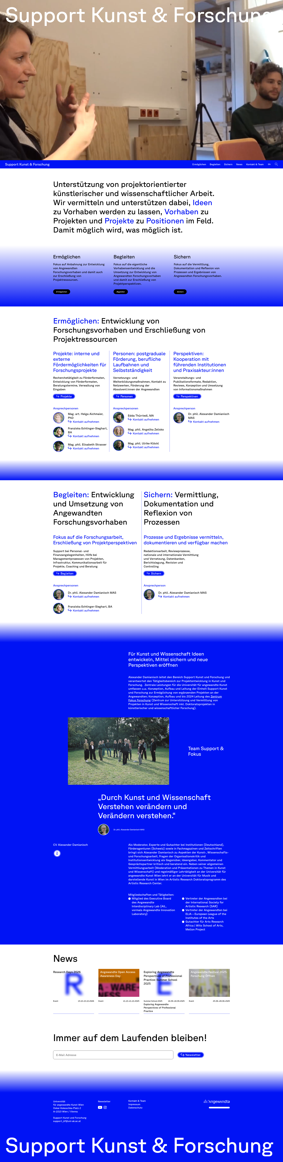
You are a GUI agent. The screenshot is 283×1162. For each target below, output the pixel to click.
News (239, 164)
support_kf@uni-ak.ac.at (67, 1121)
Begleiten (215, 164)
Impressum (134, 1104)
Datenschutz (135, 1107)
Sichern (228, 164)
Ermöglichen (199, 164)
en (269, 164)
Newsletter (104, 1101)
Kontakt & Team (255, 164)
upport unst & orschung (27, 164)
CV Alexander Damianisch (70, 844)
